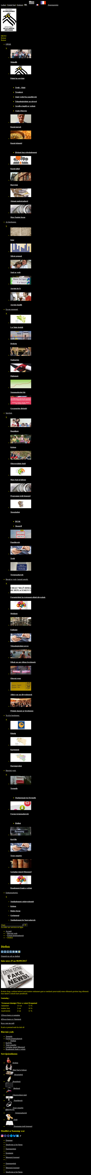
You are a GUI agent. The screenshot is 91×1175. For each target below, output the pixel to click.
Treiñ (12, 558)
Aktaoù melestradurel (19, 201)
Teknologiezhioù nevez (19, 646)
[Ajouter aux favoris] (19, 952)
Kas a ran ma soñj (7, 1023)
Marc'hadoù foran (17, 217)
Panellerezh (15, 542)
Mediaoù (14, 614)
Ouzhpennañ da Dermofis (25, 798)
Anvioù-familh (16, 305)
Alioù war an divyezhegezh (21, 695)
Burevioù (14, 185)
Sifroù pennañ (16, 256)
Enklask (20, 5)
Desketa (13, 344)
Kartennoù (14, 750)
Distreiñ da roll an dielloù (10, 956)
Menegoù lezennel (12, 1157)
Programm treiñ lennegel (20, 496)
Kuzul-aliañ (15, 169)
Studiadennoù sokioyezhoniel (22, 902)
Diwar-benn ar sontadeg (10, 1015)
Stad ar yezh (15, 272)
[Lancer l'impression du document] (13, 952)
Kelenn (13, 447)
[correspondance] (30, 5)
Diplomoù (14, 376)
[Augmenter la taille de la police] (5, 952)
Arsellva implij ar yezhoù (25, 106)
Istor (12, 240)
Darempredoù (53, 5)
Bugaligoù (14, 431)
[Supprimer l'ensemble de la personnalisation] (10, 952)
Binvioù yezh (12, 933)
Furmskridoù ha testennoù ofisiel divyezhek (27, 597)
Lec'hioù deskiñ (16, 327)
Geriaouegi (14, 915)
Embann (13, 630)
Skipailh (13, 62)
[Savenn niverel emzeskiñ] (20, 339)
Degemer (9, 1140)
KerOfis (13, 839)
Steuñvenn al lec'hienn (14, 1145)
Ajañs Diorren (21, 111)
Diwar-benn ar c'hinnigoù (11, 1019)
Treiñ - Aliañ (20, 88)
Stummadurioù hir (17, 392)
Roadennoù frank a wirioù (21, 888)
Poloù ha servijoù (17, 78)
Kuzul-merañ (15, 127)
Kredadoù (9, 1153)
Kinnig (13, 733)
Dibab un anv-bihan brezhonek (23, 662)
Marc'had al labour (18, 480)
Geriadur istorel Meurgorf (21, 872)
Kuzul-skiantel (16, 143)
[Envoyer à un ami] (16, 952)
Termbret (19, 92)
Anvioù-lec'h (15, 289)
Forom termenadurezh (19, 814)
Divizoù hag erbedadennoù (26, 152)
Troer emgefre (16, 856)
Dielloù (18, 823)
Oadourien (14, 360)
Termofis (14, 788)
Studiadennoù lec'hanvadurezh (22, 920)
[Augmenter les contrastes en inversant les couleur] (8, 952)
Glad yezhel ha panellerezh (26, 97)
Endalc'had (11, 5)
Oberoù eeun (15, 678)
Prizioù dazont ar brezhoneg (21, 711)
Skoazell (18, 526)
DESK (17, 521)
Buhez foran (15, 911)
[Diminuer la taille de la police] (2, 952)
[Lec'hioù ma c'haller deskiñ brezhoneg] (20, 323)
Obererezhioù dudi (18, 464)
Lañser (3, 5)
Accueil (8, 931)
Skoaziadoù (15, 512)
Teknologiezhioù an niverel (26, 101)
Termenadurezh (16, 575)
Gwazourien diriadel (18, 408)
